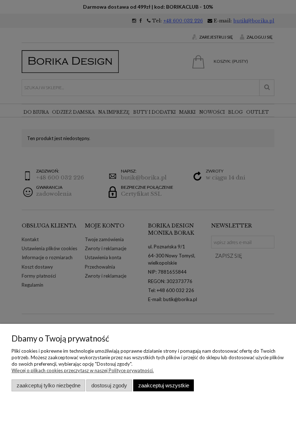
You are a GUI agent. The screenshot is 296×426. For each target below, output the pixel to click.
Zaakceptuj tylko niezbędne (48, 385)
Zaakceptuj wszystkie (163, 385)
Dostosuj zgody (109, 385)
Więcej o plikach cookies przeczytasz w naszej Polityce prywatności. (83, 370)
